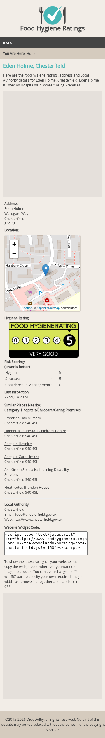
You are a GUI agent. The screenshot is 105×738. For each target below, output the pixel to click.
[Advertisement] (52, 144)
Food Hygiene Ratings (52, 27)
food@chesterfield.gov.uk (35, 514)
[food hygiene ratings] (52, 12)
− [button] (14, 253)
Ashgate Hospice (18, 443)
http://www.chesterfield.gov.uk (37, 519)
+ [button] (14, 244)
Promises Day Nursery (22, 417)
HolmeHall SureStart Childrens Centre (35, 430)
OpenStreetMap (48, 307)
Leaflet (27, 307)
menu (7, 42)
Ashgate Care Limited (21, 456)
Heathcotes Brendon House (26, 487)
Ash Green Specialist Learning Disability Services (36, 472)
